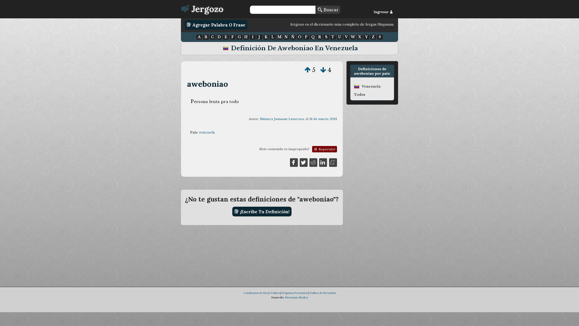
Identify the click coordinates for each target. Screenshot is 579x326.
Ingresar (382, 12)
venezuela (207, 132)
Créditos (274, 293)
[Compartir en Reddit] (313, 162)
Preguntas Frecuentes (295, 293)
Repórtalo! (326, 149)
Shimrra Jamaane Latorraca (282, 119)
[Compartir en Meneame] (333, 162)
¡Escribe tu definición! (264, 211)
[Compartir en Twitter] (304, 162)
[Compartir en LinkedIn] (323, 162)
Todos (359, 95)
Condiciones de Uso (255, 293)
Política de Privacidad (323, 293)
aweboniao (207, 84)
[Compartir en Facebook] (294, 162)
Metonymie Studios (296, 297)
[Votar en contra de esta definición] (323, 70)
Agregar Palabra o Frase (218, 24)
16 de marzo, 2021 (323, 119)
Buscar (330, 9)
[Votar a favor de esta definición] (308, 70)
